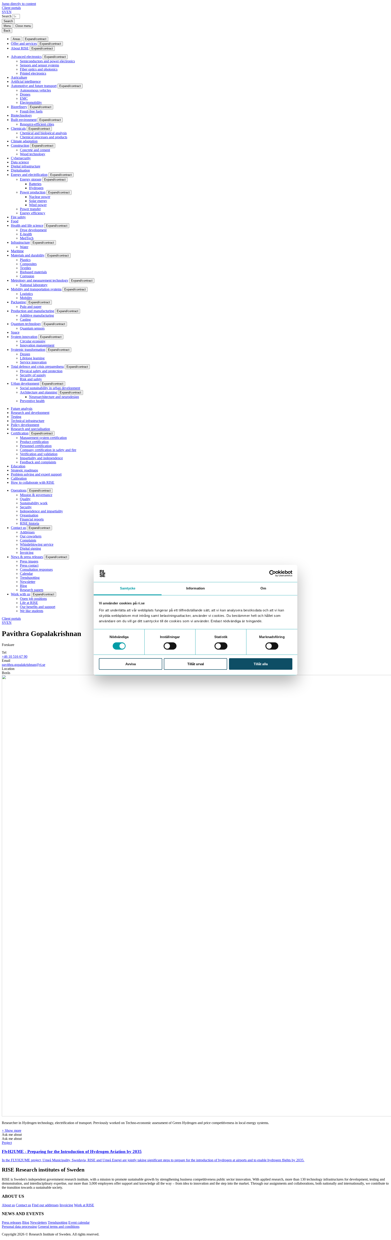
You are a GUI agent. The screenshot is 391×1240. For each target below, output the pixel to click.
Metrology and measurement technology (39, 280)
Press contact (29, 565)
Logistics (26, 294)
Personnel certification (36, 446)
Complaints (28, 540)
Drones (25, 94)
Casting (25, 319)
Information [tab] (195, 588)
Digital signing (30, 548)
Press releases (11, 1222)
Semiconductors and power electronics (47, 61)
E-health (26, 234)
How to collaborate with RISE (32, 482)
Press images (29, 561)
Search (7, 16)
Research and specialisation (30, 429)
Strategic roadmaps (24, 470)
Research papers (31, 590)
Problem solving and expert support (36, 474)
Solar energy (38, 201)
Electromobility (31, 102)
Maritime (17, 251)
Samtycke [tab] (128, 588)
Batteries (35, 184)
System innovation (24, 337)
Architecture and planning (38, 392)
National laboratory (34, 285)
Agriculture (19, 77)
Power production (32, 192)
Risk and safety (31, 379)
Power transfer (30, 209)
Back (7, 30)
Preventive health (32, 401)
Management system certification (43, 438)
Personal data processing (19, 1226)
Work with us (20, 594)
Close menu (23, 26)
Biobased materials (33, 272)
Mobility (26, 298)
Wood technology (32, 154)
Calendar (26, 573)
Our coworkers (30, 536)
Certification (20, 433)
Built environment (24, 120)
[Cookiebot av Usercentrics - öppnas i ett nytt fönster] (272, 573)
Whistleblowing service (36, 544)
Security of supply (33, 375)
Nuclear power (39, 197)
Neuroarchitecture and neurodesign (54, 397)
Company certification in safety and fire (48, 450)
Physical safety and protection (41, 371)
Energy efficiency (32, 213)
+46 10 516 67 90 (14, 656)
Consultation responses (36, 569)
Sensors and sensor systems (39, 65)
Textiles (25, 268)
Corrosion (27, 276)
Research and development (30, 413)
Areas (16, 39)
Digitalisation (20, 170)
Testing (16, 417)
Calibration (19, 478)
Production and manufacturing (32, 311)
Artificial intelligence (26, 81)
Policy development (25, 425)
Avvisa (130, 664)
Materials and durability (28, 255)
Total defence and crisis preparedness (37, 366)
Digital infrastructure (25, 166)
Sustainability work (34, 503)
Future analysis (21, 408)
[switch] (170, 646)
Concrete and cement (35, 150)
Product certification (34, 442)
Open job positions (33, 599)
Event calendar (79, 1222)
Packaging (18, 302)
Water (24, 247)
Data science (20, 162)
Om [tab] (263, 588)
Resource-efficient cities (37, 124)
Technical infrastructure (27, 421)
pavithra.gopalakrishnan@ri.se (23, 665)
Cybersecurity (21, 158)
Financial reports (32, 519)
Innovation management (37, 345)
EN (9, 12)
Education (18, 466)
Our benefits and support (37, 607)
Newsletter (27, 582)
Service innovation (33, 362)
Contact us (18, 528)
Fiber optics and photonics (38, 69)
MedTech (26, 238)
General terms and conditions (58, 1226)
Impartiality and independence (41, 458)
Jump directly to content (19, 4)
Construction (20, 145)
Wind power (38, 205)
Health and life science (27, 225)
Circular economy (32, 341)
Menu (7, 26)
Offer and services (24, 43)
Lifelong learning (32, 358)
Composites (28, 264)
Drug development (33, 230)
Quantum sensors (32, 328)
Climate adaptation (24, 141)
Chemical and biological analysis (43, 133)
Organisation (29, 515)
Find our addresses (45, 1205)
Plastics (25, 260)
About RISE (20, 48)
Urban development (25, 383)
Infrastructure (20, 242)
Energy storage (30, 179)
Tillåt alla (261, 664)
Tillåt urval (195, 664)
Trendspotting (30, 578)
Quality (25, 499)
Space (15, 332)
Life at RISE (29, 603)
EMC (24, 98)
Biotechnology (21, 115)
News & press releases (27, 557)
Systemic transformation (28, 349)
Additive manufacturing (37, 315)
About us (8, 1205)
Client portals (11, 8)
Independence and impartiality (41, 511)
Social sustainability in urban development (50, 388)
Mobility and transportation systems (36, 289)
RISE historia (29, 523)
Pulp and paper (30, 307)
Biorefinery (19, 107)
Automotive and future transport (34, 86)
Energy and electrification (29, 175)
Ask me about (12, 1134)
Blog (23, 586)
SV (4, 12)
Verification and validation (38, 454)
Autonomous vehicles (35, 90)
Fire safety (18, 217)
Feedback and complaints (38, 462)
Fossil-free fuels (31, 111)
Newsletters (38, 1222)
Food (14, 221)
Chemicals (18, 128)
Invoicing (26, 552)
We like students (31, 611)
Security (26, 507)
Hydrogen (36, 188)
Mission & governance (36, 495)
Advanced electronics (26, 57)
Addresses (27, 532)
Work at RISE (84, 1205)
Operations (18, 490)
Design (25, 354)
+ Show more (11, 1130)
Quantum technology (26, 324)
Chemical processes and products (43, 137)
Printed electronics (33, 73)
